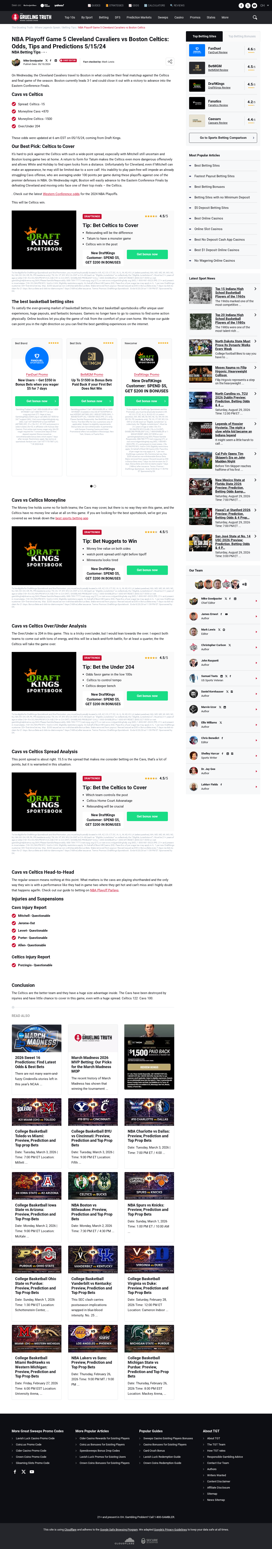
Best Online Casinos (208, 218)
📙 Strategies (114, 5)
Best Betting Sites (207, 165)
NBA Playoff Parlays (104, 890)
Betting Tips (69, 27)
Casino (179, 17)
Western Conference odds (61, 194)
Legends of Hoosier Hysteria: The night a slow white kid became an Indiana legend (233, 429)
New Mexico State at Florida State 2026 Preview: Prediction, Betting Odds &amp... (230, 485)
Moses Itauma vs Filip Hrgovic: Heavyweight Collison (231, 371)
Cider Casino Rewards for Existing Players (105, 1438)
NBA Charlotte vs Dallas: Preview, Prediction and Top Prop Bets (149, 1136)
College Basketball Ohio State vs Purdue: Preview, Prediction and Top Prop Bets (35, 1286)
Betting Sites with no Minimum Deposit (222, 197)
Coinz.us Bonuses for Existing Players (102, 1444)
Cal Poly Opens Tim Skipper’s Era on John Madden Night (230, 457)
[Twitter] (248, 5)
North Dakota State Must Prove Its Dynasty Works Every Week (232, 345)
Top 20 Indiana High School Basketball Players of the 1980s (230, 318)
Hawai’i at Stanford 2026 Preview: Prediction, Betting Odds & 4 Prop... (233, 514)
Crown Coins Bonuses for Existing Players (105, 1463)
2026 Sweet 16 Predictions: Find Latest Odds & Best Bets (35, 1062)
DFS (117, 17)
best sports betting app (71, 518)
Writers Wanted (216, 1475)
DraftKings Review (219, 87)
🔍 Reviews (177, 5)
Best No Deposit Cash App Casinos (219, 240)
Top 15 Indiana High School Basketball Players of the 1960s (230, 292)
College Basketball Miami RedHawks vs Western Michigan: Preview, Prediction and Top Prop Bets (35, 1367)
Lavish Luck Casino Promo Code (35, 1438)
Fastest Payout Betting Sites (214, 176)
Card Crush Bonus (154, 1450)
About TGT (213, 1438)
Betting (104, 17)
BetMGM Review (218, 70)
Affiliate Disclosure (218, 1487)
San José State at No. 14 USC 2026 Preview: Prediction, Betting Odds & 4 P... (233, 542)
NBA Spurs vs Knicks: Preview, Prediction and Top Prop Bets (148, 1209)
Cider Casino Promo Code (31, 1450)
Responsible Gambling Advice (225, 1456)
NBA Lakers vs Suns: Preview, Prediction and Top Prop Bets (91, 1362)
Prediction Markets (139, 17)
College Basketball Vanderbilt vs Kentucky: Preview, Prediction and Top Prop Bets (91, 1286)
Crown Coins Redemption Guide (162, 1463)
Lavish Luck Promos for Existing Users (103, 1456)
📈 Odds (134, 5)
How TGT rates (216, 1450)
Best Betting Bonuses (209, 187)
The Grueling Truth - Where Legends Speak (36, 27)
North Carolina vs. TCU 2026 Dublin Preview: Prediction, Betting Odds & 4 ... (232, 399)
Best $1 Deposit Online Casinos (216, 250)
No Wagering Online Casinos (214, 261)
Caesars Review (218, 122)
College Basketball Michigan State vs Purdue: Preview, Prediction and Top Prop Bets (148, 1367)
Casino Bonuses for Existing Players (165, 1444)
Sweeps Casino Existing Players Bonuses (168, 1438)
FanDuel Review (218, 52)
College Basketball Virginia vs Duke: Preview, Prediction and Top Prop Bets (148, 1286)
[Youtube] (254, 5)
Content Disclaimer (218, 1481)
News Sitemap (216, 1499)
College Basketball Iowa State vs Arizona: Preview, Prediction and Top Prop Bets (35, 1212)
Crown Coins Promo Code (31, 1456)
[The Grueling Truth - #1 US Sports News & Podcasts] (36, 17)
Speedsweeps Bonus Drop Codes (100, 1450)
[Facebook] (241, 5)
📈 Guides (94, 5)
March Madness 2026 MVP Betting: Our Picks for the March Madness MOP (91, 1064)
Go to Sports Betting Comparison (223, 138)
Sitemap (212, 1493)
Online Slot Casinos (208, 229)
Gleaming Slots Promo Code (33, 1463)
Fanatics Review (218, 105)
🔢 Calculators (154, 5)
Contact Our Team (218, 1463)
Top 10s (70, 17)
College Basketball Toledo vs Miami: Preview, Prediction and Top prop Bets (35, 1138)
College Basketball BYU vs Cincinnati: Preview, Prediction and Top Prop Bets (91, 1138)
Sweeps (163, 17)
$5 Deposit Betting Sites (211, 208)
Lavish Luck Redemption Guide (162, 1456)
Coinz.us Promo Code (28, 1444)
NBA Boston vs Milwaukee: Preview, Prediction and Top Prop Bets (91, 1212)
